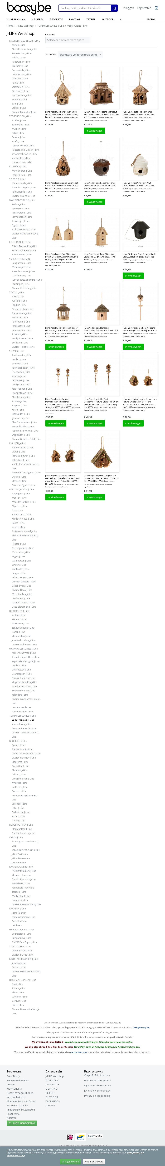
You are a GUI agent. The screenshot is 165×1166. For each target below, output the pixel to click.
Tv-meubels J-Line (21, 70)
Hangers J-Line (19, 573)
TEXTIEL (91, 19)
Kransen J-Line (19, 497)
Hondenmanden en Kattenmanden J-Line (23, 709)
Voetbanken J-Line (21, 158)
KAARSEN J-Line (17, 908)
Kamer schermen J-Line (24, 652)
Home (10, 25)
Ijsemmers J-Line (20, 418)
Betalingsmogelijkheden (20, 1092)
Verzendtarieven (16, 1097)
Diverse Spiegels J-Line (23, 195)
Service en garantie (17, 1105)
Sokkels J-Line (19, 107)
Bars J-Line (17, 103)
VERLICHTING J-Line (19, 258)
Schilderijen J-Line (21, 221)
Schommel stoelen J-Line (25, 153)
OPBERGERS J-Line (19, 610)
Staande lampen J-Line (23, 271)
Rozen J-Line (18, 816)
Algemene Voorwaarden (97, 1085)
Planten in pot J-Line (22, 749)
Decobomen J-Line (21, 585)
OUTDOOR (108, 19)
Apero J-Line (18, 409)
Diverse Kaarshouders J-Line (26, 904)
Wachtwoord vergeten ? (97, 1080)
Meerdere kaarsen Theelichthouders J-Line (24, 877)
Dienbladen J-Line (21, 413)
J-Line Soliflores (20, 854)
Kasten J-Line (18, 44)
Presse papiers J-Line (22, 548)
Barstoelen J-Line (20, 124)
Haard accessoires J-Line (24, 686)
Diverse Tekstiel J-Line (23, 346)
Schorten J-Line (19, 334)
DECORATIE (56, 19)
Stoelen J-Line (19, 120)
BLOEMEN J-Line (18, 740)
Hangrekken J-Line (21, 61)
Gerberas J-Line (20, 787)
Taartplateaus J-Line (22, 392)
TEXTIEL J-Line (16, 292)
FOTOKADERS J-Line (20, 241)
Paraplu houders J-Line (23, 678)
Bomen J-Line (19, 745)
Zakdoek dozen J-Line (23, 627)
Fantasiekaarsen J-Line (23, 916)
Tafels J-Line (18, 82)
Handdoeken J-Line (21, 330)
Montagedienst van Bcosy (21, 1101)
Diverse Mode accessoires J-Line (26, 973)
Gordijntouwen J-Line (23, 338)
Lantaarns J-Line (20, 900)
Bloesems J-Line (20, 761)
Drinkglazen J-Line (21, 384)
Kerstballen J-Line (21, 569)
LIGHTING (74, 19)
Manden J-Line (19, 619)
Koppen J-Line (19, 376)
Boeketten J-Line (20, 766)
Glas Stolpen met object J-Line (25, 537)
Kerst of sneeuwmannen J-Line (25, 466)
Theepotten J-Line (21, 371)
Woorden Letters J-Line (24, 501)
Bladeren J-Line (19, 770)
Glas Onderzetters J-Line (24, 422)
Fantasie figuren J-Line (23, 455)
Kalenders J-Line (20, 694)
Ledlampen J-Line (21, 283)
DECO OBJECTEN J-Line (21, 489)
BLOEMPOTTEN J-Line (21, 824)
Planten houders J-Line (23, 833)
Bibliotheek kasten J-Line (24, 49)
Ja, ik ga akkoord (70, 1161)
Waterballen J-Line (21, 552)
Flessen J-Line (19, 543)
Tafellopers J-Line (21, 321)
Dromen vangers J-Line (24, 581)
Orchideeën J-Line (21, 812)
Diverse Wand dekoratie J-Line (25, 235)
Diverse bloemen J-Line (24, 757)
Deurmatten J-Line (21, 669)
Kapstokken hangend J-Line (26, 661)
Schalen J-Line (19, 401)
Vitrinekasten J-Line (21, 53)
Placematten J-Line (21, 313)
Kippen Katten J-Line (22, 447)
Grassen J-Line (19, 791)
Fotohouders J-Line (22, 254)
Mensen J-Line (19, 480)
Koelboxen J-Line (20, 623)
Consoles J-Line (20, 78)
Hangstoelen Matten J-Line (25, 149)
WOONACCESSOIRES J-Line (23, 648)
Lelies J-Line (18, 807)
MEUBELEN (37, 19)
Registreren (144, 8)
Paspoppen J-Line (21, 493)
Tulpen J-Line (18, 820)
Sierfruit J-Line (19, 1000)
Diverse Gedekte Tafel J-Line (26, 439)
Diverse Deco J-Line (22, 589)
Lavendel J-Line (19, 803)
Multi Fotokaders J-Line (24, 250)
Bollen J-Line (18, 522)
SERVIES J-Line (16, 350)
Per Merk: (50, 34)
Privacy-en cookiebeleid (97, 1095)
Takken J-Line (19, 774)
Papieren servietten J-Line (25, 430)
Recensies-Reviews (18, 1080)
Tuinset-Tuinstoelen (22, 162)
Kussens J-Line (19, 300)
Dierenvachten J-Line (22, 309)
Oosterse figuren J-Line (24, 485)
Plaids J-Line (18, 296)
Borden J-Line (19, 359)
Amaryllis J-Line (19, 782)
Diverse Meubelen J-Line (24, 112)
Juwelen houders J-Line (23, 640)
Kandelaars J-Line (21, 883)
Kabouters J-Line (20, 459)
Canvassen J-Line (20, 208)
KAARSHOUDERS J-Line (21, 866)
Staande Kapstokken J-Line (25, 657)
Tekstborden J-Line (21, 212)
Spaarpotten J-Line (21, 560)
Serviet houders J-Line (23, 426)
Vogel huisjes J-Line (77, 25)
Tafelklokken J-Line (21, 174)
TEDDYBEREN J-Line (20, 946)
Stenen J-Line (18, 988)
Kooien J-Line (18, 527)
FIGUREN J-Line (17, 443)
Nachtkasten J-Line (21, 95)
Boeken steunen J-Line (23, 690)
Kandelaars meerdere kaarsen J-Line (23, 889)
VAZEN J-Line (16, 837)
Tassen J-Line (19, 967)
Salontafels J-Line (21, 86)
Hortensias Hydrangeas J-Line (25, 797)
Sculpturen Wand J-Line (24, 229)
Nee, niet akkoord (94, 1161)
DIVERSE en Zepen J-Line (25, 942)
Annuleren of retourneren (21, 1109)
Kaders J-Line (18, 204)
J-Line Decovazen (21, 858)
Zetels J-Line (18, 132)
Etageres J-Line (19, 405)
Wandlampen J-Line (22, 267)
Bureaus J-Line (19, 99)
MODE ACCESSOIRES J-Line (23, 958)
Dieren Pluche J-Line (22, 950)
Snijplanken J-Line (21, 434)
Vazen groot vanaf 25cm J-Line (25, 843)
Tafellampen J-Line (21, 275)
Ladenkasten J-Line (21, 74)
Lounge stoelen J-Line (23, 145)
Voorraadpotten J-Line (23, 367)
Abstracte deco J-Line (23, 518)
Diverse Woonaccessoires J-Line (26, 701)
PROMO (150, 19)
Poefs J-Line (18, 141)
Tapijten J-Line (19, 304)
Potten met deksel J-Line (24, 531)
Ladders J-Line (19, 665)
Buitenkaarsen (19, 921)
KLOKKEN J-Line (17, 166)
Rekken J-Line (19, 57)
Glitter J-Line (18, 992)
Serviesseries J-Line (22, 355)
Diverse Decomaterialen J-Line (25, 1011)
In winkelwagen (94, 130)
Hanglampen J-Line (21, 262)
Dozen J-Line (18, 631)
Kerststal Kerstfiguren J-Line (26, 472)
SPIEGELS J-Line (17, 179)
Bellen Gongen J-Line (22, 577)
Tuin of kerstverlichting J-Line (27, 279)
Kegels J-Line (18, 556)
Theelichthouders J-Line (24, 870)
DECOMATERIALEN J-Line (22, 979)
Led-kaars (17, 925)
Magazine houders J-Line (24, 682)
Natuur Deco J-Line (22, 514)
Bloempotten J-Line (22, 828)
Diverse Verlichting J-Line (24, 288)
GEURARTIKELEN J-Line (21, 929)
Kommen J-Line (20, 363)
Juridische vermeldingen (97, 1090)
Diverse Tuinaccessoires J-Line (25, 734)
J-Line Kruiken (19, 862)
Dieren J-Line (18, 451)
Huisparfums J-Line (21, 937)
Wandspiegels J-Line (22, 183)
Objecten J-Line (20, 506)
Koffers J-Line (19, 615)
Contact (11, 1084)
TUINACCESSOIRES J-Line (50, 25)
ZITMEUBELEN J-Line (20, 116)
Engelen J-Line (19, 476)
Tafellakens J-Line (21, 325)
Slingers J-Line (19, 564)
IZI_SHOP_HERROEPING (22, 1123)
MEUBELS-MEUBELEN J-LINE (24, 40)
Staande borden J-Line (23, 602)
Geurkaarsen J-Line (21, 933)
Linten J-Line (18, 1005)
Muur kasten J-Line (21, 636)
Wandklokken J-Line (22, 170)
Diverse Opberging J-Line (24, 644)
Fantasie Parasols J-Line (24, 728)
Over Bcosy (13, 1076)
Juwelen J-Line (19, 963)
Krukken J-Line (19, 128)
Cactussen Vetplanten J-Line (26, 753)
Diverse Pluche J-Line (23, 954)
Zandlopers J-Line (21, 598)
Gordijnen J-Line (20, 342)
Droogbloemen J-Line (23, 778)
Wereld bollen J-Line (22, 594)
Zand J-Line (17, 984)
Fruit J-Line (17, 510)
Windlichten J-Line (21, 896)
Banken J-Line (19, 137)
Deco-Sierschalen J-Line (24, 606)
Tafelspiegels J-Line (22, 191)
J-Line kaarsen (19, 912)
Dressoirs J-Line (20, 65)
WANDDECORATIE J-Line (22, 200)
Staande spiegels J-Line (24, 187)
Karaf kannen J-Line (22, 388)
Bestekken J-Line (20, 380)
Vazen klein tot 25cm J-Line (26, 849)
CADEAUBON (52, 1101)
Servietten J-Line (20, 317)
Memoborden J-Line (22, 216)
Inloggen (128, 8)
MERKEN (50, 1105)
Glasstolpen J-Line (21, 397)
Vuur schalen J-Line (21, 724)
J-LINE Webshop (16, 19)
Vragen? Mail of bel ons (97, 1075)
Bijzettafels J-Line (21, 91)
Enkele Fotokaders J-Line (24, 246)
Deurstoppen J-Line (22, 673)
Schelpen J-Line (19, 996)
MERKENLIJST (14, 1088)
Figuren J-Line (19, 225)
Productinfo (13, 1113)
